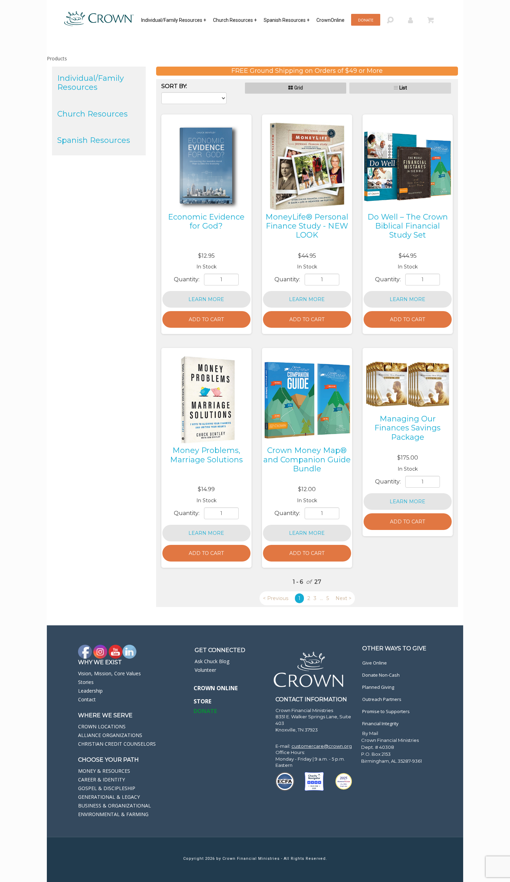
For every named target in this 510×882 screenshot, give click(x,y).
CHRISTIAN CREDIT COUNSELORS (117, 743)
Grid (298, 88)
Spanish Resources (93, 140)
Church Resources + (235, 20)
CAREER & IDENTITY (101, 779)
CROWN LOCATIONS (102, 726)
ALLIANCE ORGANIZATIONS (110, 735)
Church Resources (92, 114)
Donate (365, 20)
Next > (343, 598)
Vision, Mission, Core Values (109, 673)
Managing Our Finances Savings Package (407, 428)
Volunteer (205, 670)
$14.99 (206, 489)
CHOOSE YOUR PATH (108, 759)
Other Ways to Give (394, 648)
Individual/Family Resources (90, 83)
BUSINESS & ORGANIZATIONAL (114, 805)
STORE (202, 701)
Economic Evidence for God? (206, 221)
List (403, 88)
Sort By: (174, 86)
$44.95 (307, 255)
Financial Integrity (380, 723)
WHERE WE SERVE (105, 715)
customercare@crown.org (321, 746)
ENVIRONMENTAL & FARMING (113, 814)
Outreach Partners (381, 699)
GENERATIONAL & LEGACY (109, 797)
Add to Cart (206, 319)
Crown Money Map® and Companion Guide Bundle (307, 459)
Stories (86, 682)
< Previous (275, 598)
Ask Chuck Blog (212, 661)
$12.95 (206, 255)
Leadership (90, 690)
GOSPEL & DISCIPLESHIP (106, 788)
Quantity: (187, 279)
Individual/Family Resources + (173, 20)
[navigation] (244, 19)
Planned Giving (378, 687)
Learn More (206, 299)
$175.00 (407, 457)
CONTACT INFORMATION (311, 699)
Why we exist (100, 662)
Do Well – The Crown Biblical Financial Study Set (407, 226)
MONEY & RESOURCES (104, 771)
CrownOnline (330, 20)
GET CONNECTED (220, 650)
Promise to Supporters (386, 711)
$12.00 (307, 489)
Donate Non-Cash (381, 675)
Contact (87, 699)
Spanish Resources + (286, 20)
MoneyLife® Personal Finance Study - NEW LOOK (306, 226)
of (308, 582)
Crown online (216, 688)
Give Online (374, 663)
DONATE (205, 711)
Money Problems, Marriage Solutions (206, 455)
